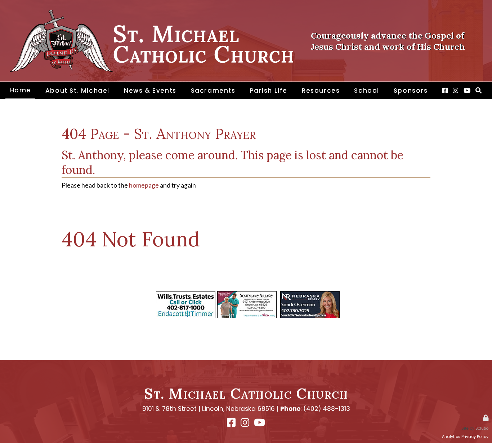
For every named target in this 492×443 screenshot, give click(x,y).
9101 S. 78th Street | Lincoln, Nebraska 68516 (208, 408)
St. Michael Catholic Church (246, 393)
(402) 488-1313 (326, 408)
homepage (144, 185)
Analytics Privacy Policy (465, 436)
